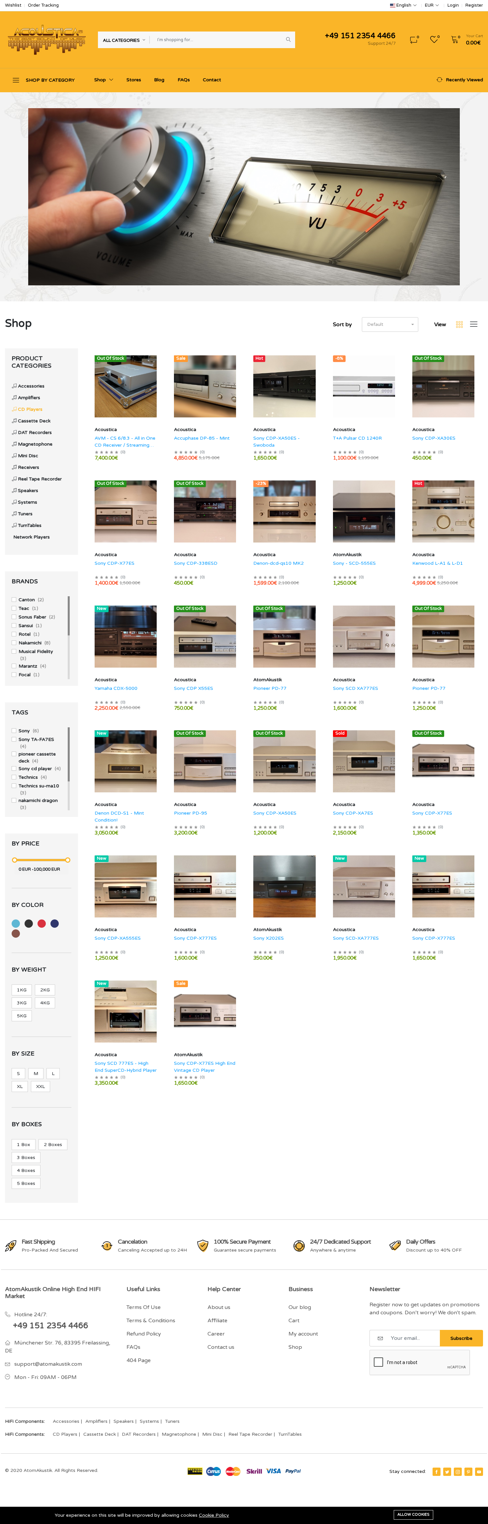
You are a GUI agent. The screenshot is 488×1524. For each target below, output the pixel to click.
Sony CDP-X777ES (195, 938)
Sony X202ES (268, 938)
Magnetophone (179, 1434)
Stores (133, 80)
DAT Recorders (139, 1434)
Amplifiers (96, 1421)
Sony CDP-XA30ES (433, 438)
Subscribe (461, 1338)
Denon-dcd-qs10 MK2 (278, 563)
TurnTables (290, 1434)
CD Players (65, 1434)
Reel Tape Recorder (250, 1434)
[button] (465, 40)
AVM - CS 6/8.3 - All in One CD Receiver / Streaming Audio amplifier (125, 445)
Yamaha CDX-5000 (116, 688)
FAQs (184, 80)
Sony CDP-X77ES (114, 563)
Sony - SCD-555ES (354, 563)
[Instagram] (458, 1472)
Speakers (124, 1421)
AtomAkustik (347, 554)
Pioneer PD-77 (269, 688)
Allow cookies (413, 1514)
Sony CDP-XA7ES (353, 813)
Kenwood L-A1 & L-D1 (437, 563)
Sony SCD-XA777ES (356, 938)
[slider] (14, 860)
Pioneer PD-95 (190, 813)
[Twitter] (447, 1472)
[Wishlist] (157, 366)
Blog (159, 80)
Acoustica (106, 429)
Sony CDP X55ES (193, 688)
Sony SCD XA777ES (355, 688)
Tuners (172, 1421)
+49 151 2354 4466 (50, 1326)
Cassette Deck (99, 1434)
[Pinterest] (468, 1472)
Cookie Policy (214, 1515)
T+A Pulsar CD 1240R (357, 438)
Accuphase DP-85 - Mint (202, 438)
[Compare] (157, 375)
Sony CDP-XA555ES (118, 938)
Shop (100, 80)
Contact (212, 80)
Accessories (66, 1421)
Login (453, 5)
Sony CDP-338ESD (195, 563)
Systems (149, 1421)
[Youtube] (479, 1472)
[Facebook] (437, 1472)
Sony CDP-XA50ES (274, 813)
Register (474, 5)
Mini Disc (212, 1434)
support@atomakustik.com (48, 1364)
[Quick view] (157, 358)
